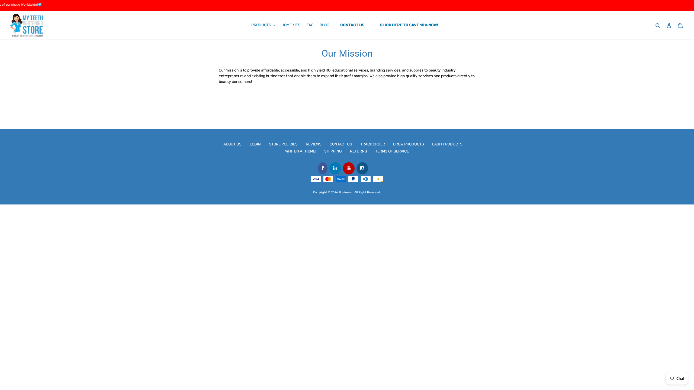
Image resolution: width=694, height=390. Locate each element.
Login (255, 144)
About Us (232, 144)
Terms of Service (392, 151)
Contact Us (341, 144)
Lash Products (447, 144)
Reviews (314, 144)
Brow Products (408, 144)
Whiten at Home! (300, 151)
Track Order (372, 144)
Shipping (333, 151)
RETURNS (358, 151)
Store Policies (283, 144)
